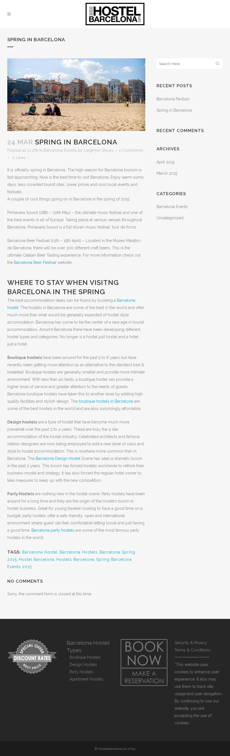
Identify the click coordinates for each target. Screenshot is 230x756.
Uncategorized (170, 218)
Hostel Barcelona (36, 559)
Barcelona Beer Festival (35, 262)
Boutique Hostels (85, 657)
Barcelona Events (60, 150)
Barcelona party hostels (52, 530)
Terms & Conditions (192, 650)
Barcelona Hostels (79, 552)
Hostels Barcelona (75, 559)
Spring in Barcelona (174, 110)
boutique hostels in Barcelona (106, 401)
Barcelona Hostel (40, 552)
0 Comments (131, 150)
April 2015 (165, 162)
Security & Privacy (190, 642)
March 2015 (167, 173)
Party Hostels (81, 672)
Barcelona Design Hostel (58, 458)
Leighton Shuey (99, 150)
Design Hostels (83, 664)
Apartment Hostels (86, 679)
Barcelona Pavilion (173, 99)
